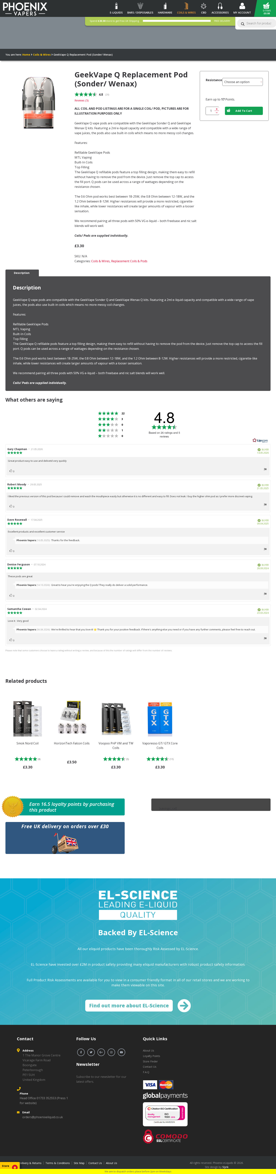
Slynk (225, 1167)
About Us (148, 1050)
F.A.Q (146, 1072)
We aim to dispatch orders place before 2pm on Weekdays (138, 1171)
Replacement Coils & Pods (129, 261)
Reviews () (82, 100)
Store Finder (150, 1061)
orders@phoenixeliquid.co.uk (42, 1117)
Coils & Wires (42, 54)
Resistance (214, 80)
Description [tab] (21, 273)
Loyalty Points (151, 1056)
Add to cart (243, 111)
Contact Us (149, 1066)
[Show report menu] (265, 470)
